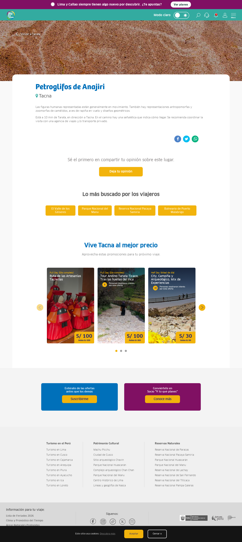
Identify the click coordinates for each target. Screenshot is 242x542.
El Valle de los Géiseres (60, 210)
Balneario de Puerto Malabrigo (177, 210)
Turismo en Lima (56, 450)
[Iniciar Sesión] (225, 15)
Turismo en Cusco (56, 455)
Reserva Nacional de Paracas (172, 450)
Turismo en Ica (55, 480)
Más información (70, 305)
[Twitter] (122, 521)
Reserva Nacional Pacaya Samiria (135, 210)
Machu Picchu (101, 450)
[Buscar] (198, 15)
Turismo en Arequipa (58, 465)
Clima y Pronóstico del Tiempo (24, 520)
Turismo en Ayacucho (59, 475)
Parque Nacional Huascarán (109, 465)
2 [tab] (121, 351)
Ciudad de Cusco (103, 455)
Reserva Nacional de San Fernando (175, 475)
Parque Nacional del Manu (95, 210)
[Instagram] (103, 521)
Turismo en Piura (56, 470)
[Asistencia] (206, 15)
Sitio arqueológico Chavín (108, 460)
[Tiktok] (113, 521)
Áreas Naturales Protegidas (23, 525)
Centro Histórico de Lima (108, 480)
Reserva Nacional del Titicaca (172, 480)
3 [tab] (126, 351)
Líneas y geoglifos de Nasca (109, 485)
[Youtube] (132, 521)
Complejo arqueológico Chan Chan (113, 470)
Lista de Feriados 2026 (20, 516)
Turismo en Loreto (57, 485)
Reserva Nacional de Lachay (171, 470)
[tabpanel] (70, 305)
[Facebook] (93, 521)
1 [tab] (116, 351)
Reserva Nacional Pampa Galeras (174, 485)
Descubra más (107, 534)
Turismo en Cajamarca (59, 460)
